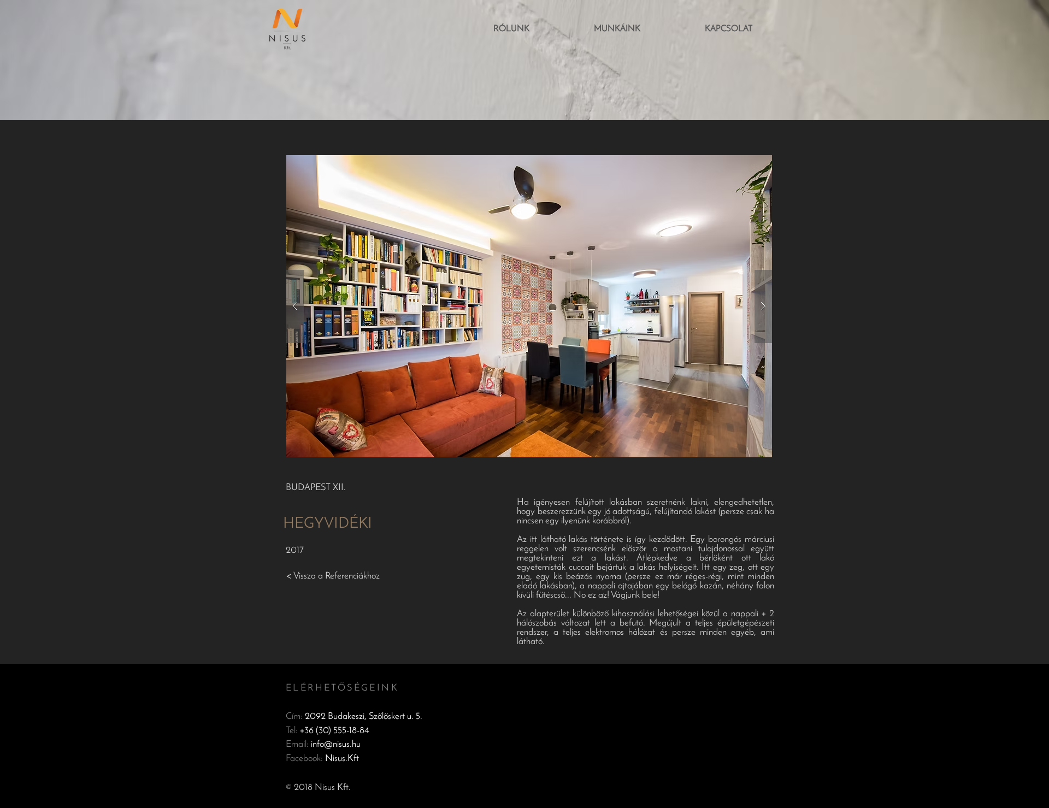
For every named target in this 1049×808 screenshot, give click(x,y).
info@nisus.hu (336, 744)
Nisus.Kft (342, 758)
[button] (529, 306)
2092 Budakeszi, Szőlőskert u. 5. (363, 716)
